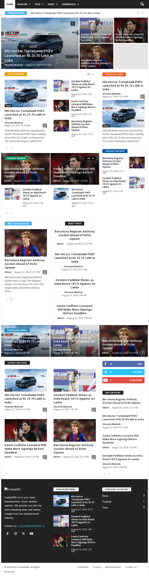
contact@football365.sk (31, 526)
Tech (37, 4)
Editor (7, 180)
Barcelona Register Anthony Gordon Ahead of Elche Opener (95, 63)
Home (9, 4)
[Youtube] (32, 533)
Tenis (105, 507)
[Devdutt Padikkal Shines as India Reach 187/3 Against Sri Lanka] (96, 30)
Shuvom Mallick (13, 64)
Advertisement (113, 567)
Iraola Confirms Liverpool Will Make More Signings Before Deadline (130, 37)
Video (51, 4)
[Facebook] (8, 533)
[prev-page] (7, 148)
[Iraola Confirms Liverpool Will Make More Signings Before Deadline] (131, 30)
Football (10, 440)
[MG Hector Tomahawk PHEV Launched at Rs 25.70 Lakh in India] (40, 44)
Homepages (69, 4)
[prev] (138, 13)
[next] (143, 13)
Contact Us (130, 567)
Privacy (97, 567)
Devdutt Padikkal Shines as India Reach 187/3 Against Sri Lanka (96, 37)
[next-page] (11, 299)
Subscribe (136, 380)
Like (139, 363)
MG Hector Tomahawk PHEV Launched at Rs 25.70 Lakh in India (65, 13)
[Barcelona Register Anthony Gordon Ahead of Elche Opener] (96, 56)
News (8, 105)
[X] (24, 533)
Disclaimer (83, 567)
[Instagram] (16, 533)
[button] (142, 4)
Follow (137, 372)
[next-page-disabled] (11, 148)
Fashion (22, 4)
